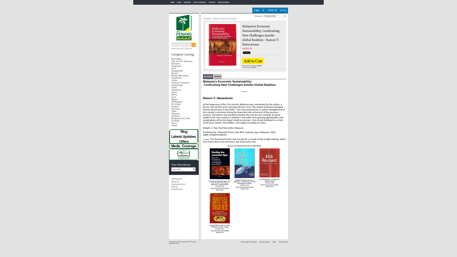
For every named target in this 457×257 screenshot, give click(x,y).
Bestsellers (176, 58)
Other (174, 125)
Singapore (176, 66)
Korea (174, 94)
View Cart (283, 10)
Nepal (174, 99)
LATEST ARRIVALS (199, 2)
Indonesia (176, 89)
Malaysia (175, 63)
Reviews (218, 76)
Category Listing (182, 54)
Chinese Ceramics (180, 82)
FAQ (274, 242)
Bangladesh (177, 70)
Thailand (175, 108)
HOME (172, 2)
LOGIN (179, 2)
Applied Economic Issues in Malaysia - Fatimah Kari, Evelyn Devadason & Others (244, 181)
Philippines (177, 101)
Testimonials (283, 242)
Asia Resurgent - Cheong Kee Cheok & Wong (269, 180)
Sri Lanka (176, 104)
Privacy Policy (264, 242)
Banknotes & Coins (180, 118)
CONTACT (212, 2)
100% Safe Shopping (248, 242)
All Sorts (175, 116)
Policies (174, 186)
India (174, 87)
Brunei (174, 73)
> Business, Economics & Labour (224, 19)
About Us (175, 181)
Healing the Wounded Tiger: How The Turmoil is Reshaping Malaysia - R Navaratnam (220, 182)
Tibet (173, 111)
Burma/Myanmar (180, 75)
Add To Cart (220, 190)
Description (208, 76)
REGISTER (187, 2)
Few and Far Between (181, 61)
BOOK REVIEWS (223, 2)
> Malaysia (207, 19)
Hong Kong (176, 85)
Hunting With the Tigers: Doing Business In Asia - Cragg (219, 226)
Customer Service (178, 184)
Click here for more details (220, 188)
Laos (173, 97)
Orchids (175, 120)
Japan (174, 92)
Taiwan (175, 106)
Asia (173, 68)
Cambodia (176, 77)
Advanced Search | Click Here (181, 48)
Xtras (174, 123)
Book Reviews (177, 189)
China (174, 80)
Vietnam (175, 113)
